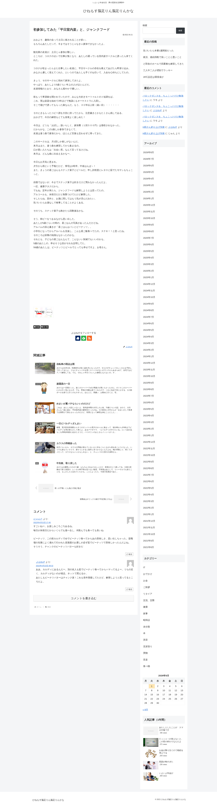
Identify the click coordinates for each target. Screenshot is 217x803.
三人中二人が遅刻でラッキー (158, 70)
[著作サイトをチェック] (77, 338)
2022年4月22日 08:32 (44, 566)
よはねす (40, 562)
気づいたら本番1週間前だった (158, 50)
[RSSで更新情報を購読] (89, 338)
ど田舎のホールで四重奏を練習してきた (163, 64)
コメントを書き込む (84, 598)
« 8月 (145, 709)
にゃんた (37, 519)
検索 (145, 25)
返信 (130, 554)
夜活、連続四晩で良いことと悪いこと (162, 57)
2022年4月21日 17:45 (42, 522)
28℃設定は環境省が (153, 77)
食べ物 (45, 327)
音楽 (37, 327)
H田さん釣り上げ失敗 (154, 127)
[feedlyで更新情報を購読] (83, 338)
